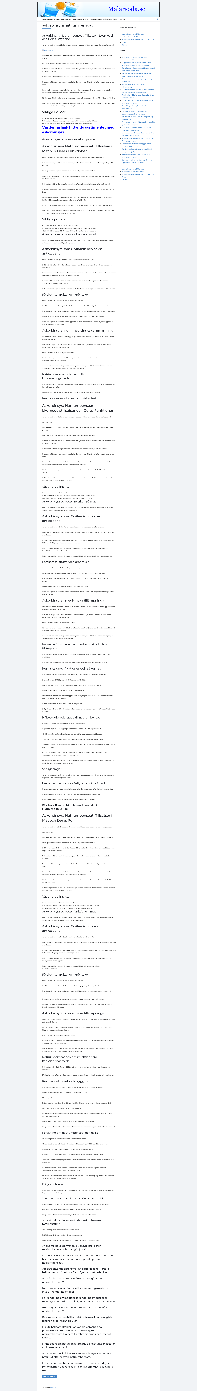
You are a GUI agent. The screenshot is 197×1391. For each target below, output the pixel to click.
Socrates (53, 1387)
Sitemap (122, 19)
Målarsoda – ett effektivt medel (133, 37)
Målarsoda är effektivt (80, 19)
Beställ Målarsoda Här (62, 19)
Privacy (116, 19)
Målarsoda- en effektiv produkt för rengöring (138, 39)
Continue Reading (49, 1376)
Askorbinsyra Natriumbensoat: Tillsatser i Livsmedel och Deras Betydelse (77, 37)
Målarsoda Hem (47, 19)
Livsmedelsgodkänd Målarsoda (101, 19)
